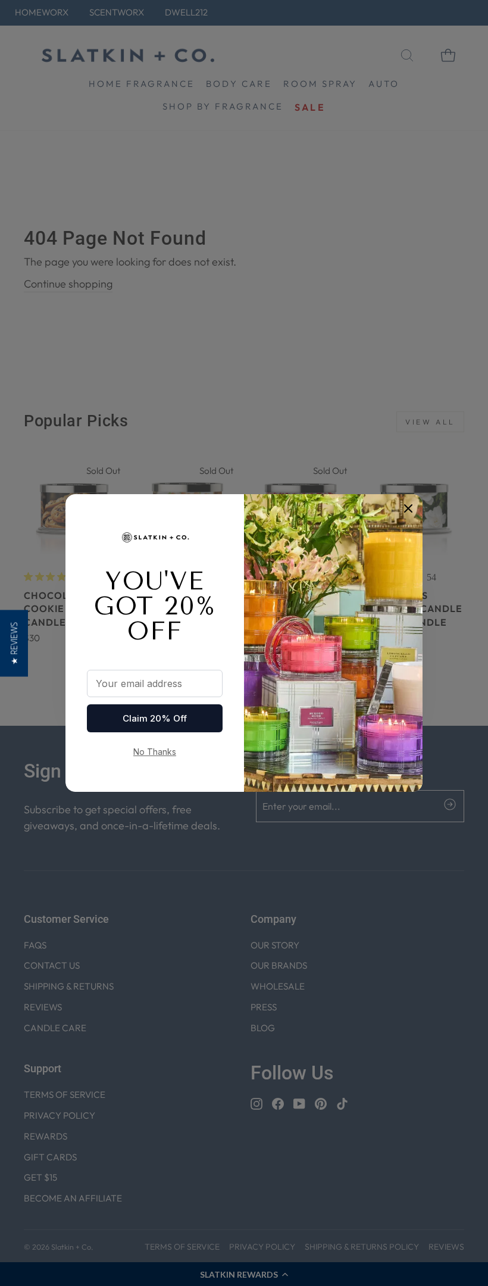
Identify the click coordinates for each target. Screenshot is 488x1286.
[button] (14, 643)
